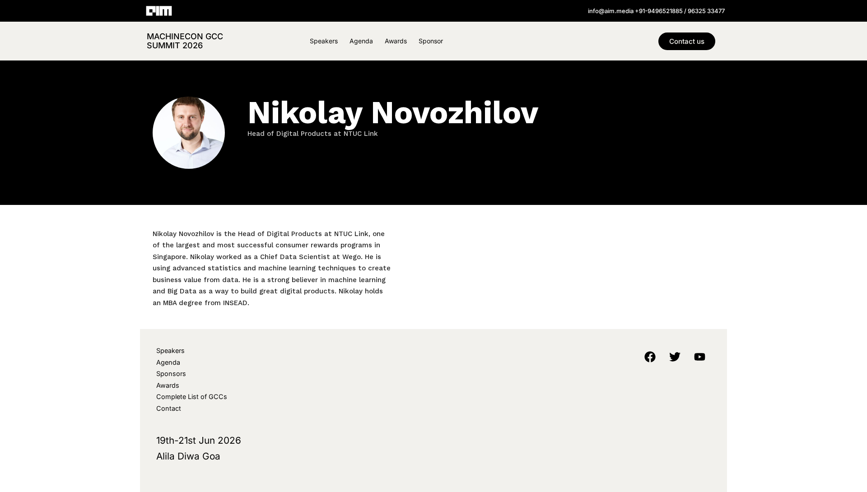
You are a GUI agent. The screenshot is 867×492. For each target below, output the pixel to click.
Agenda (361, 41)
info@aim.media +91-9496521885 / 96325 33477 (656, 10)
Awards (396, 41)
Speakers (324, 41)
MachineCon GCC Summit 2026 (185, 41)
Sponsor (431, 41)
